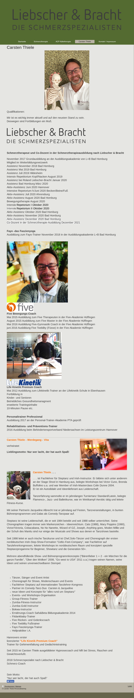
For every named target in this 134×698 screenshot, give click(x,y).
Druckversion (9, 686)
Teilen (11, 681)
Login (130, 686)
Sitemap (18, 686)
